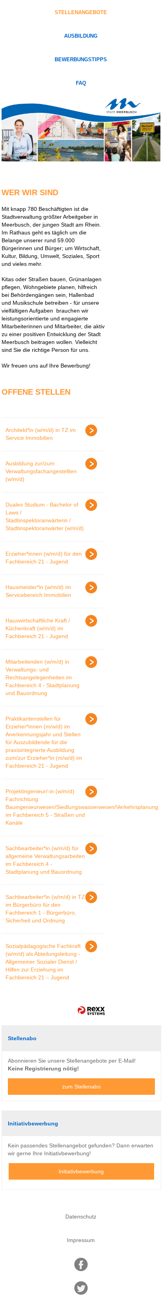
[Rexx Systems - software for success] (91, 1010)
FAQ (81, 83)
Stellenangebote (81, 12)
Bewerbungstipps (81, 59)
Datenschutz (80, 1216)
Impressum (81, 1240)
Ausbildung (81, 36)
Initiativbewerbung (81, 1171)
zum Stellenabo (81, 1086)
